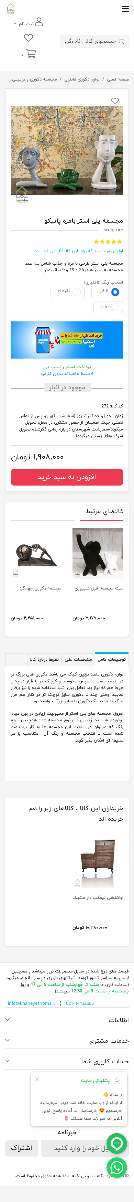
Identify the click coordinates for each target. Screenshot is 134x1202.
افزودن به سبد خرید (67, 477)
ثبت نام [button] (26, 24)
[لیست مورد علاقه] (28, 39)
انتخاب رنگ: (111, 282)
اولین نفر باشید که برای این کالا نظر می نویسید (79, 251)
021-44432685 (80, 1004)
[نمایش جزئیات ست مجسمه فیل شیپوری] (97, 553)
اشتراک (21, 1148)
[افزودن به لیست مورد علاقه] (115, 102)
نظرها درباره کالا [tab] (44, 660)
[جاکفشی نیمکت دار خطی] (97, 862)
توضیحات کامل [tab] (112, 660)
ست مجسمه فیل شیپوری (99, 588)
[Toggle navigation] (72, 9)
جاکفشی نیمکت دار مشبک (97, 898)
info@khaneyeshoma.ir (31, 1004)
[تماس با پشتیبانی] (117, 1167)
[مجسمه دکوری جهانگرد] (36, 553)
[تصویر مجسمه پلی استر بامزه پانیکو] (67, 150)
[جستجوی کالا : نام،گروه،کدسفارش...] (121, 41)
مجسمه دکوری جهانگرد (40, 588)
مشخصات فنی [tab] (78, 660)
